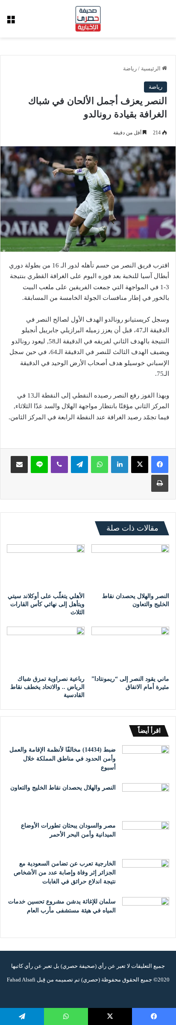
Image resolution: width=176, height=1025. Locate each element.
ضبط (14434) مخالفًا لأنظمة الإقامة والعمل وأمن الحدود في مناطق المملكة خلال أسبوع (62, 758)
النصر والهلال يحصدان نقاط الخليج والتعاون (63, 787)
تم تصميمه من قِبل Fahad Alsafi (43, 979)
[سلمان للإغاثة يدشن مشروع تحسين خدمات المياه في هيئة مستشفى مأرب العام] (145, 913)
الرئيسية (151, 68)
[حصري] (88, 19)
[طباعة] (159, 483)
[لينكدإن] (119, 464)
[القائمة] (10, 22)
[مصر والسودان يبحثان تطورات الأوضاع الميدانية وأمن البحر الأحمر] (145, 837)
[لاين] (39, 464)
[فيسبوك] (159, 464)
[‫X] (139, 464)
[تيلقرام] (79, 464)
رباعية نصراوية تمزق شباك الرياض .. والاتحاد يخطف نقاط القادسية (47, 687)
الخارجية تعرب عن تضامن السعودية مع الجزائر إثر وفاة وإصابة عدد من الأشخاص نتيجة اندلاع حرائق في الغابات (65, 872)
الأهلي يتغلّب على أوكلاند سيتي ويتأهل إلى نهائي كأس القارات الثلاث (46, 604)
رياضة (130, 68)
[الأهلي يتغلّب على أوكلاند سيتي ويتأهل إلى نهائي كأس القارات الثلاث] (46, 566)
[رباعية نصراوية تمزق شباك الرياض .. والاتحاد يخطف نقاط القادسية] (46, 649)
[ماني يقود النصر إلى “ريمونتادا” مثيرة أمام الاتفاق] (130, 649)
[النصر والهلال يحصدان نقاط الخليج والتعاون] (130, 566)
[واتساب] (99, 464)
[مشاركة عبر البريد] (19, 464)
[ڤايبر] (59, 464)
